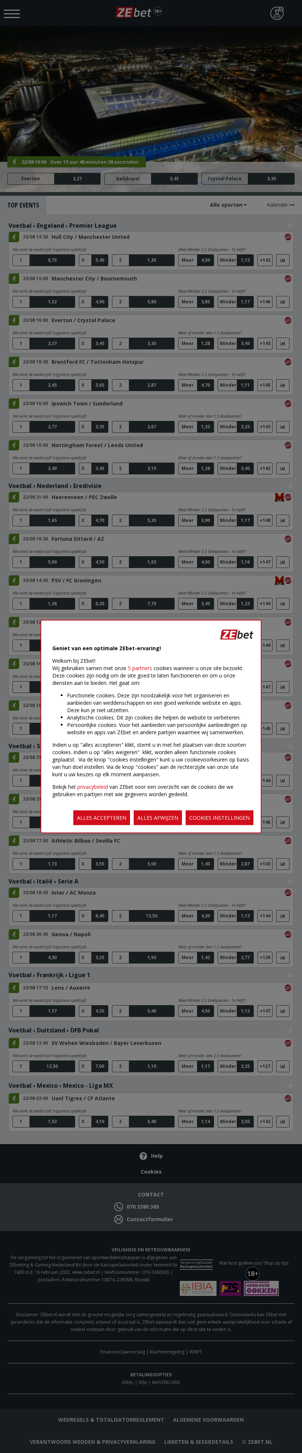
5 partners (140, 668)
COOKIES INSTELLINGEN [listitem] (219, 817)
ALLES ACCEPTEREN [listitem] (101, 817)
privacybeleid (92, 786)
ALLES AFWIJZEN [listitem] (157, 817)
